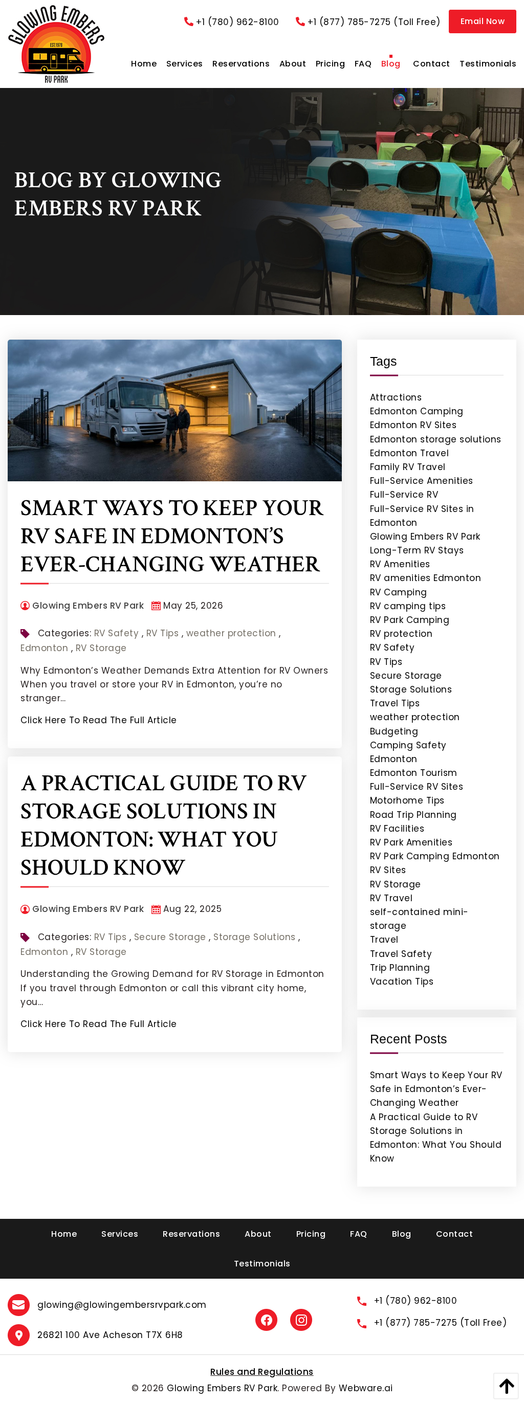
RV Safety (116, 633)
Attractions (396, 397)
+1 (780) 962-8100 (237, 22)
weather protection (231, 633)
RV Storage (101, 648)
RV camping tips (408, 606)
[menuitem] (144, 64)
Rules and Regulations (262, 1372)
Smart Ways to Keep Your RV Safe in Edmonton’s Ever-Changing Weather (172, 536)
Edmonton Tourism (413, 773)
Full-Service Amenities (421, 481)
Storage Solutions (254, 937)
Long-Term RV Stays (417, 550)
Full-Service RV (404, 494)
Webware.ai (366, 1388)
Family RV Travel (408, 467)
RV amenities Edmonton (426, 578)
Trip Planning (400, 968)
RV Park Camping (410, 620)
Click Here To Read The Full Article (98, 720)
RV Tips (162, 633)
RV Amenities (400, 564)
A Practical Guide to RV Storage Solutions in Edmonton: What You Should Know (163, 825)
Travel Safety (401, 954)
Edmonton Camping (417, 411)
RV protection (401, 634)
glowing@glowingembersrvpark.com (122, 1305)
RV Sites (388, 870)
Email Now (483, 21)
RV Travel (391, 898)
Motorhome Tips (407, 800)
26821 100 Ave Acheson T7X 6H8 (110, 1335)
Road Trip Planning (413, 815)
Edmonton (44, 648)
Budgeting (394, 731)
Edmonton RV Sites (413, 425)
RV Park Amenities (411, 842)
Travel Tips (395, 703)
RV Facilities (397, 828)
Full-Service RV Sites (417, 787)
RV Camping (398, 592)
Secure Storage (170, 937)
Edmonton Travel (409, 453)
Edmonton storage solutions (435, 439)
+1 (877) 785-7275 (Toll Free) (374, 22)
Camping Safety (408, 745)
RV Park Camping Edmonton (435, 856)
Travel (384, 939)
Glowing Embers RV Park (425, 536)
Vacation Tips (402, 981)
